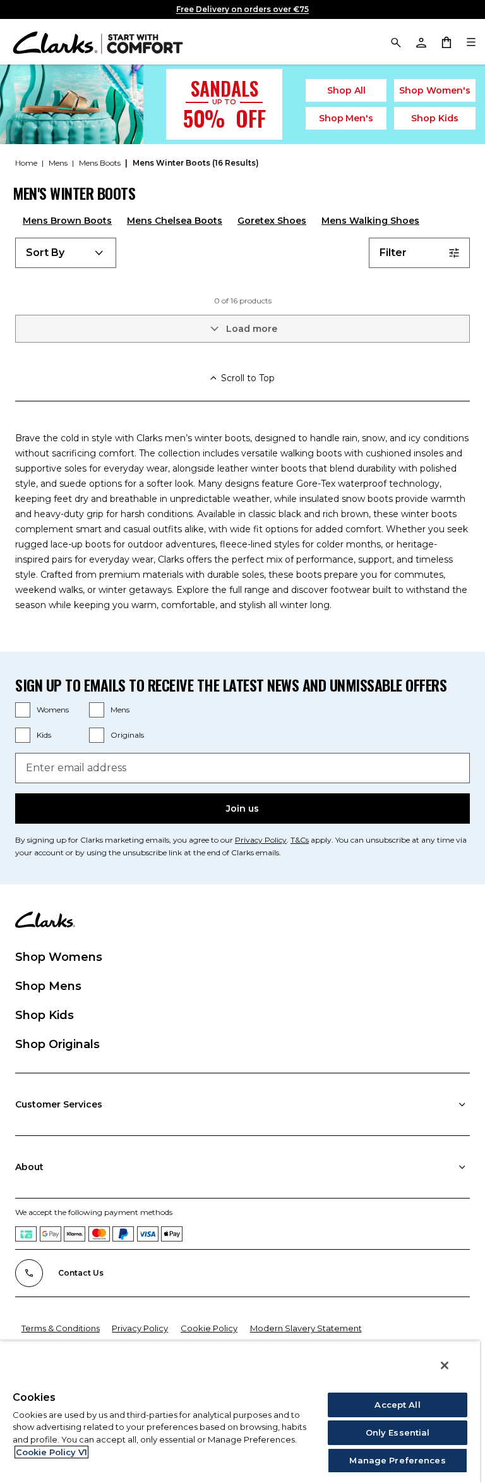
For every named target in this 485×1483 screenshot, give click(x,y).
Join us (242, 808)
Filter (393, 253)
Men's (346, 118)
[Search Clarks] (395, 41)
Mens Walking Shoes (370, 220)
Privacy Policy (261, 840)
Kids (434, 118)
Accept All (397, 1405)
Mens (120, 709)
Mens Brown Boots (67, 220)
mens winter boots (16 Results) (196, 163)
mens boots (101, 163)
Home (27, 163)
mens (59, 163)
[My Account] (420, 41)
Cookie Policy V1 (51, 1452)
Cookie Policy (209, 1328)
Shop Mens (48, 986)
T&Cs (299, 840)
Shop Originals (57, 1044)
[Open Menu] (471, 41)
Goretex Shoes (271, 220)
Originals (127, 735)
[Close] (444, 1365)
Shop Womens (58, 957)
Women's (434, 90)
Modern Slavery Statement (306, 1328)
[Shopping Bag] (445, 41)
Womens (53, 709)
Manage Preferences (397, 1460)
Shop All (346, 90)
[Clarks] (97, 41)
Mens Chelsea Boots (174, 220)
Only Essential (398, 1432)
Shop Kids (44, 1015)
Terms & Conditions (60, 1328)
